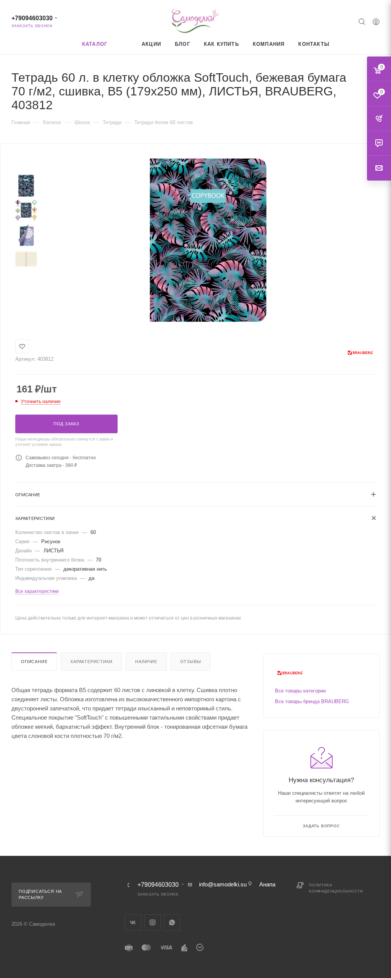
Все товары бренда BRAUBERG (312, 701)
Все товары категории (300, 691)
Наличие (146, 661)
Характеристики (91, 661)
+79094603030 (32, 18)
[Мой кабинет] (376, 22)
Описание (34, 661)
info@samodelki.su (223, 884)
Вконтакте (133, 922)
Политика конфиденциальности (336, 888)
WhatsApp (172, 922)
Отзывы (190, 661)
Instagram (152, 922)
